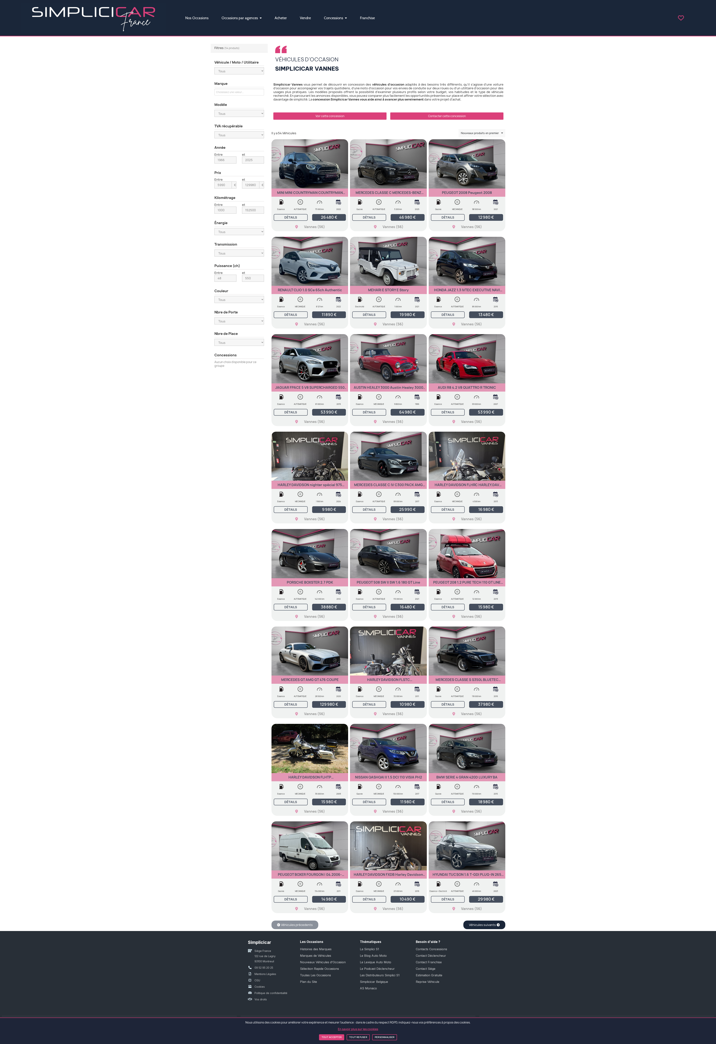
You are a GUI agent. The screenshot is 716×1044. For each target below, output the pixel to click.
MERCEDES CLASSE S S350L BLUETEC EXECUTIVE (467, 681)
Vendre (305, 18)
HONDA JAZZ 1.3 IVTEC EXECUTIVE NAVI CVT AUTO (467, 292)
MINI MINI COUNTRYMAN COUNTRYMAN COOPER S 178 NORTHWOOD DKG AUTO (310, 194)
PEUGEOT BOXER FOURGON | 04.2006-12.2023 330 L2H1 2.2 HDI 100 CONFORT (310, 876)
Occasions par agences (240, 18)
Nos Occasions (196, 18)
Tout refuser (358, 1037)
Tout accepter (332, 1037)
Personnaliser (384, 1037)
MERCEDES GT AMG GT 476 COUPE (310, 679)
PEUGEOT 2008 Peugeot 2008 (467, 192)
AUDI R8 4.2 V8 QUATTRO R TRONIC (467, 387)
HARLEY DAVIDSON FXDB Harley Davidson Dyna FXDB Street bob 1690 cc (388, 876)
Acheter (281, 18)
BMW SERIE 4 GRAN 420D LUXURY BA (466, 777)
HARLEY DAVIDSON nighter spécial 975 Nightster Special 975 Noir (310, 487)
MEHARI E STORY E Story (388, 290)
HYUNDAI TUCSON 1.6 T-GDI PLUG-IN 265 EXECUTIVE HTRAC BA (467, 876)
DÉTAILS (290, 217)
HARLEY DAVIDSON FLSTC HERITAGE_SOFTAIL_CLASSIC (388, 681)
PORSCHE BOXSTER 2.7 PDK (310, 582)
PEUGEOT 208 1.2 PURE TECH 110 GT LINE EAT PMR (467, 584)
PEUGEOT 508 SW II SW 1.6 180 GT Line (388, 582)
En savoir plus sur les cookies (358, 1029)
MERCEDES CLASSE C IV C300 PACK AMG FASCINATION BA (388, 487)
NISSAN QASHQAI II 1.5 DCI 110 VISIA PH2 (388, 777)
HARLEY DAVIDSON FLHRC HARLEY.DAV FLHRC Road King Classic (467, 487)
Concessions (333, 18)
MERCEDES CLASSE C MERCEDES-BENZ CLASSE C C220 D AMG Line (388, 194)
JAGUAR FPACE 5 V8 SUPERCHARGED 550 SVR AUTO (310, 389)
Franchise (367, 18)
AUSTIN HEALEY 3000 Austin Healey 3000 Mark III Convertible (388, 389)
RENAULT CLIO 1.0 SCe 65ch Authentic (310, 290)
